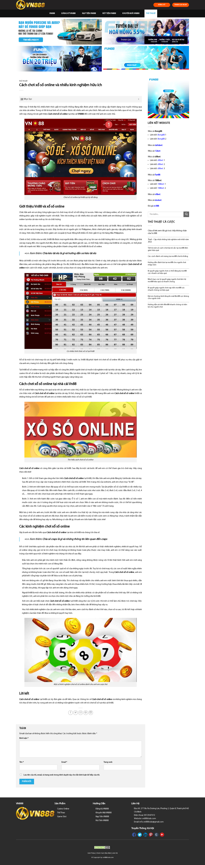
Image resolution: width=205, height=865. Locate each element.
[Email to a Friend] (80, 712)
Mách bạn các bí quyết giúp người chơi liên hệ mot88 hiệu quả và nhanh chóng (167, 280)
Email (64, 762)
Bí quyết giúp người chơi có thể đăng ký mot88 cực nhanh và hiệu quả (167, 272)
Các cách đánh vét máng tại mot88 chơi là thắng (168, 256)
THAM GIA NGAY (180, 5)
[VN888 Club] (31, 5)
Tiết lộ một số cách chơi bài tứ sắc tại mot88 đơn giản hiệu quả (168, 249)
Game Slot (62, 817)
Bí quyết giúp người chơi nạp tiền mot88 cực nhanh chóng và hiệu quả (166, 289)
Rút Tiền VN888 (109, 13)
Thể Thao (61, 813)
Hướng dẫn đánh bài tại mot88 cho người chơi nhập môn (167, 263)
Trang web (108, 762)
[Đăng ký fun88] (168, 97)
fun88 (157, 175)
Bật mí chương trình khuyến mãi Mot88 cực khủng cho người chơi (168, 297)
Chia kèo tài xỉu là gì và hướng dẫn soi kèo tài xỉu (69, 253)
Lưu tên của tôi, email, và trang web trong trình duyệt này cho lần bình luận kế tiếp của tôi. (62, 775)
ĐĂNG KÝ (161, 5)
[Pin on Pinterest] (85, 712)
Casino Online (63, 809)
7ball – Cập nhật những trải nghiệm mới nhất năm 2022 (168, 241)
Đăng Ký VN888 (68, 13)
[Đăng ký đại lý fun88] (59, 32)
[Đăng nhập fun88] (146, 59)
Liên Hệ (115, 853)
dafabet (159, 145)
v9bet (158, 194)
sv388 (156, 206)
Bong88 (161, 135)
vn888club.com (108, 857)
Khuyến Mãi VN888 (130, 13)
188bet (161, 184)
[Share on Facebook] (70, 712)
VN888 (52, 13)
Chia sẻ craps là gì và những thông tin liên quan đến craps (75, 539)
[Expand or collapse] (138, 99)
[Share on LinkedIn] (90, 712)
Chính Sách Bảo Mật (103, 853)
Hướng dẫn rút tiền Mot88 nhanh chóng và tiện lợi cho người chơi (167, 306)
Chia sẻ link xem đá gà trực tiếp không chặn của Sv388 (167, 232)
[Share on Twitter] (75, 712)
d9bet (160, 160)
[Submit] (186, 214)
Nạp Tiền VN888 (89, 13)
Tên (21, 762)
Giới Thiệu (91, 853)
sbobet (158, 200)
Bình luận (23, 738)
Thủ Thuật (151, 13)
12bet (158, 151)
